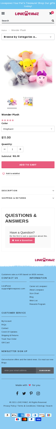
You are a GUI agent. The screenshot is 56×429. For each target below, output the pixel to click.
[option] (28, 68)
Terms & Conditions (27, 406)
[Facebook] (17, 393)
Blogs (3, 363)
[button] (7, 120)
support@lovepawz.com (13, 288)
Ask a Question (23, 240)
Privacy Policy (10, 406)
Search (49, 406)
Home (4, 30)
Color (4, 123)
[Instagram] (38, 393)
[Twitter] (24, 393)
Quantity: (6, 144)
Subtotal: (6, 156)
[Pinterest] (31, 393)
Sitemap (41, 406)
